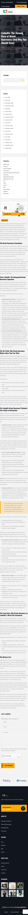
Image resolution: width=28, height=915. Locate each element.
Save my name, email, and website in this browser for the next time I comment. (13, 749)
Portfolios (3, 845)
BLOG (22, 912)
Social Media (4, 220)
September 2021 (9, 145)
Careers (2, 866)
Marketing (5, 174)
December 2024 (9, 117)
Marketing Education (8, 177)
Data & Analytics (7, 168)
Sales (4, 183)
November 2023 (9, 128)
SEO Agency (3, 831)
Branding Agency (4, 828)
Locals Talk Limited (10, 907)
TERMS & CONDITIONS (14, 912)
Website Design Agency (6, 824)
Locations (3, 873)
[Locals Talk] (8, 11)
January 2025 (8, 114)
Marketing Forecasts (8, 179)
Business (5, 166)
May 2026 (7, 100)
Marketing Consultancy (6, 821)
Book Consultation (5, 863)
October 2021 (8, 142)
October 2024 (8, 120)
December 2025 (9, 103)
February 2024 (8, 125)
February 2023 (8, 134)
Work (2, 842)
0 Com (21, 214)
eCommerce (6, 170)
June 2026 (7, 97)
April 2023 (7, 131)
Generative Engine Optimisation (11, 172)
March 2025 (8, 111)
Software (5, 191)
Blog (2, 849)
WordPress (6, 193)
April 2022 (7, 139)
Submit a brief (21, 6)
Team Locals (3, 869)
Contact (3, 852)
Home (3, 47)
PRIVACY (6, 912)
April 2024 (7, 122)
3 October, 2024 (7, 214)
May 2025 (7, 108)
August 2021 (8, 148)
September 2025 (9, 106)
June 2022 (7, 137)
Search (22, 80)
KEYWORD (6, 75)
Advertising (6, 164)
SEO (4, 187)
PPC (4, 181)
